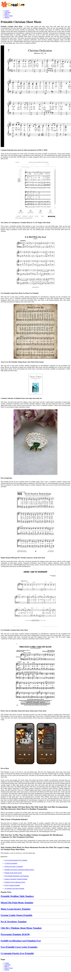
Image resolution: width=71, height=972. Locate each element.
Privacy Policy (8, 968)
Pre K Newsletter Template (14, 921)
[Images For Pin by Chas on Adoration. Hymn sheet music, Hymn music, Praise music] (35, 674)
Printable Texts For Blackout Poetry (14, 882)
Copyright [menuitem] (7, 12)
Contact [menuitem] (6, 11)
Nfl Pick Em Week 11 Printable (13, 866)
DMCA (6, 966)
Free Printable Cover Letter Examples (19, 947)
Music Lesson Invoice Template (16, 909)
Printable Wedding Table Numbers (17, 896)
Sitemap (6, 969)
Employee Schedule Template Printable (15, 879)
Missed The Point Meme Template (17, 902)
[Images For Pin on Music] (35, 744)
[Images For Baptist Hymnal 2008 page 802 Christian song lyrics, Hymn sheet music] (35, 522)
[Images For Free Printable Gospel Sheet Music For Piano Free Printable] (35, 261)
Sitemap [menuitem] (6, 17)
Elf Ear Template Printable (12, 885)
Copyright (7, 964)
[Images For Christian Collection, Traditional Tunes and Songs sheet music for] (35, 384)
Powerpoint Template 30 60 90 (15, 934)
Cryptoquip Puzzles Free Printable (17, 953)
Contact (6, 963)
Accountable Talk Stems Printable (14, 888)
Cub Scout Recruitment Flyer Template (15, 860)
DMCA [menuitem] (6, 14)
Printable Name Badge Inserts (13, 873)
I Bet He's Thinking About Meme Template (21, 928)
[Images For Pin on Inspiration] (35, 442)
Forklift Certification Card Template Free (21, 941)
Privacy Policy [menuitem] (8, 16)
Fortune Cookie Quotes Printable (16, 915)
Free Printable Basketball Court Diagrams (16, 876)
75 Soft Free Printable (10, 863)
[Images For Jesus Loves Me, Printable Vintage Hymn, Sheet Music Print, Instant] (35, 331)
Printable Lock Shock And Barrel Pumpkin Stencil (19, 869)
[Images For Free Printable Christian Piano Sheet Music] (35, 598)
